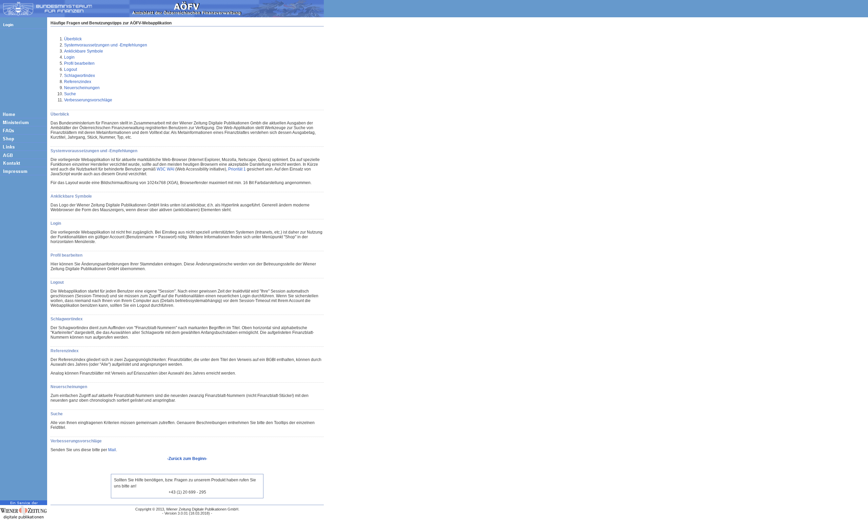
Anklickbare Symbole (83, 51)
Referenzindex (77, 81)
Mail (112, 449)
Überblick (73, 39)
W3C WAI (165, 169)
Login (69, 57)
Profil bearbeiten (79, 63)
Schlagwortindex (79, 75)
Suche (70, 94)
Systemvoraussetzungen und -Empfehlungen (105, 45)
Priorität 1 (237, 169)
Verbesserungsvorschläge (88, 100)
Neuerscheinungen (82, 87)
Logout (70, 69)
